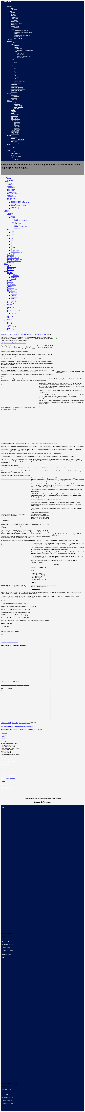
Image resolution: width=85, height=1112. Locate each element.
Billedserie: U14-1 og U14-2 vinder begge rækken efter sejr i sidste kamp (15, 685)
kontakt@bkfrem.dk (10, 778)
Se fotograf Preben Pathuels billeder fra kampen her (14, 351)
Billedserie (3, 681)
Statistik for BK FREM (7, 760)
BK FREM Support (6, 762)
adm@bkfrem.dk (6, 1107)
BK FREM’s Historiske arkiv (8, 761)
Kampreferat (30, 334)
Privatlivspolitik (5, 772)
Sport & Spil (42, 334)
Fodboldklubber (16, 334)
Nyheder (36, 334)
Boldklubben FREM (6, 334)
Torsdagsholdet (5, 764)
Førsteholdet (24, 334)
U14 (12, 681)
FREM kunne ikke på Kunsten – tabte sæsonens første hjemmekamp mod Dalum (17, 726)
